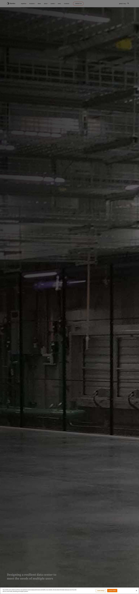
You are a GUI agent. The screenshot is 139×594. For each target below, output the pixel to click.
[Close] (136, 590)
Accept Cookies (112, 590)
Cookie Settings (100, 590)
